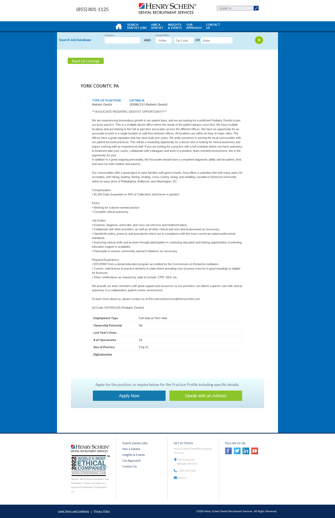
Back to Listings (86, 60)
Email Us (182, 477)
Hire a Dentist (131, 449)
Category (109, 35)
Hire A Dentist (157, 26)
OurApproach (194, 26)
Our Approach (131, 460)
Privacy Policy (102, 511)
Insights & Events (133, 454)
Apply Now (129, 395)
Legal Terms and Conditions (73, 511)
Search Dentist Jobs (135, 443)
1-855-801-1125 (187, 470)
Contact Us (129, 466)
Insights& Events (175, 26)
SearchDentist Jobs (137, 26)
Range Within (162, 35)
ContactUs (213, 26)
